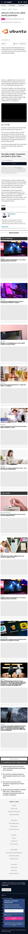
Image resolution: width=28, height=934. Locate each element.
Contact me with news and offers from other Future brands (14, 914)
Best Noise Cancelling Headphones (14, 852)
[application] (14, 112)
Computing (3, 9)
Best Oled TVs (14, 841)
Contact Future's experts (7, 898)
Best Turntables (14, 849)
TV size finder (12, 5)
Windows (15, 9)
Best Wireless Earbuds (14, 855)
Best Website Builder (14, 814)
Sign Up (14, 918)
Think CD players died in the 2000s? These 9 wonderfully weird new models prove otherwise (14, 768)
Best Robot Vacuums (14, 873)
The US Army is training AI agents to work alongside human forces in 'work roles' (14, 776)
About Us (4, 895)
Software (9, 9)
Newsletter (24, 43)
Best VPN (14, 805)
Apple (17, 85)
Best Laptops (14, 820)
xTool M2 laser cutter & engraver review (14, 762)
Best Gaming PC (14, 826)
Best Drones (14, 870)
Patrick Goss (9, 19)
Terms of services (17, 167)
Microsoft (4, 85)
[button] (26, 2)
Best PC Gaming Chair (14, 829)
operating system (17, 51)
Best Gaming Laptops (14, 823)
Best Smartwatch (14, 844)
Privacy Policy (18, 923)
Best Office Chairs (14, 858)
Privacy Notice (19, 168)
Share (5, 43)
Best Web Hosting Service (14, 811)
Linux (3, 209)
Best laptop (21, 5)
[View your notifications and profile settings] (19, 2)
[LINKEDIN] (9, 216)
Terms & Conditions (12, 924)
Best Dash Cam (14, 867)
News (3, 19)
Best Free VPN (14, 808)
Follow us (16, 43)
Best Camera (14, 864)
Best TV (14, 838)
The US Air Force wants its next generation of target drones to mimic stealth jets (13, 783)
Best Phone (14, 835)
